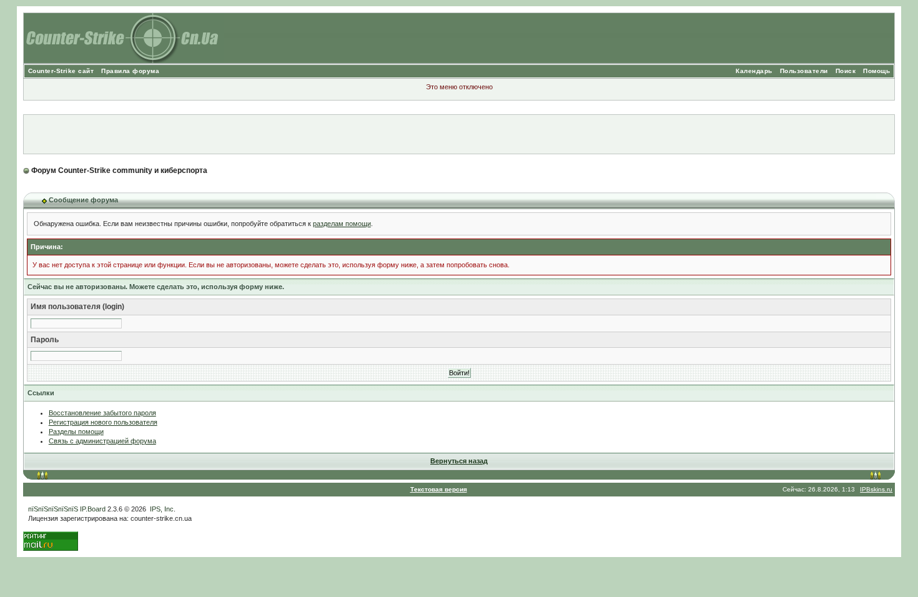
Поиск (846, 70)
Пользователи (804, 70)
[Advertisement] (459, 134)
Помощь (876, 70)
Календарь (754, 70)
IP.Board (93, 509)
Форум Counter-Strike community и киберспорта (119, 170)
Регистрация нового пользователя (103, 422)
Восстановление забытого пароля (102, 413)
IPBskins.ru (876, 489)
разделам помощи (342, 223)
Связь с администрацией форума (102, 441)
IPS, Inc (162, 509)
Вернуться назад (459, 461)
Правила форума (130, 70)
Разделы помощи (76, 431)
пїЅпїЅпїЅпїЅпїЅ (53, 509)
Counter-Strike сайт (61, 70)
